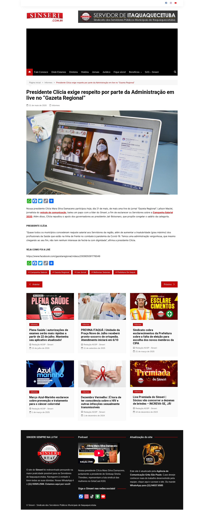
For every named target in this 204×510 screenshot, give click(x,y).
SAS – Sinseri (152, 72)
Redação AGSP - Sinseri (42, 344)
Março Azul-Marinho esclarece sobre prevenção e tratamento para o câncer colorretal (49, 401)
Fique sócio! (120, 72)
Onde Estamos (58, 72)
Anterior (36, 284)
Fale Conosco (41, 72)
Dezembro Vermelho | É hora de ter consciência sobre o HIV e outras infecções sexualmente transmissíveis (101, 402)
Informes (56, 105)
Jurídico (106, 72)
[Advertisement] (102, 48)
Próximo (168, 284)
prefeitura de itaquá (126, 272)
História (85, 72)
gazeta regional (61, 272)
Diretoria (73, 72)
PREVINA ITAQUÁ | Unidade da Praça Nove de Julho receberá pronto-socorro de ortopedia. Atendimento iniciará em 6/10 (100, 335)
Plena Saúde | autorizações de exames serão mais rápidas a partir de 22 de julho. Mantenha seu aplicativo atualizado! (48, 335)
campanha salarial (38, 272)
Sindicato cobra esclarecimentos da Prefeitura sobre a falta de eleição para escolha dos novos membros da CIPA (153, 336)
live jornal (81, 272)
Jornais (95, 72)
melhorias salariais (101, 272)
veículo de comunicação (53, 212)
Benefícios (134, 72)
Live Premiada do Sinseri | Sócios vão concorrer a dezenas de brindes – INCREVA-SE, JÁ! (153, 400)
